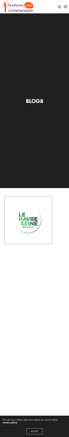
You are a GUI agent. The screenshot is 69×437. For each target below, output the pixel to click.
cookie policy (10, 422)
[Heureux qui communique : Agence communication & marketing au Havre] (19, 6)
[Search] (59, 7)
